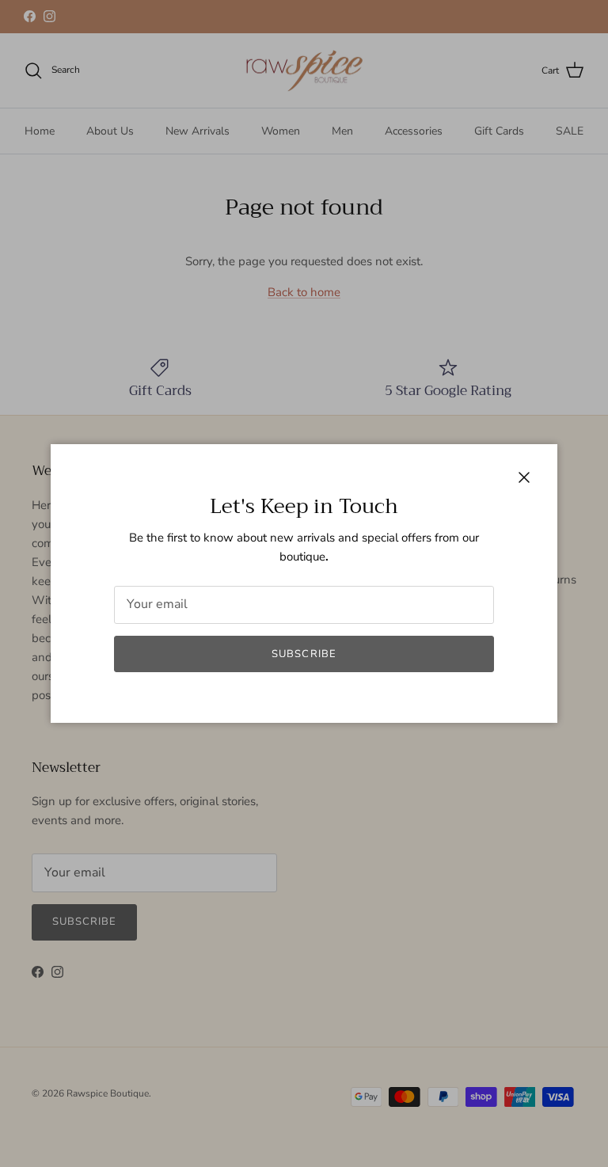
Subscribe (304, 654)
